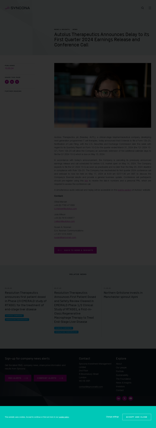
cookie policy (64, 417)
